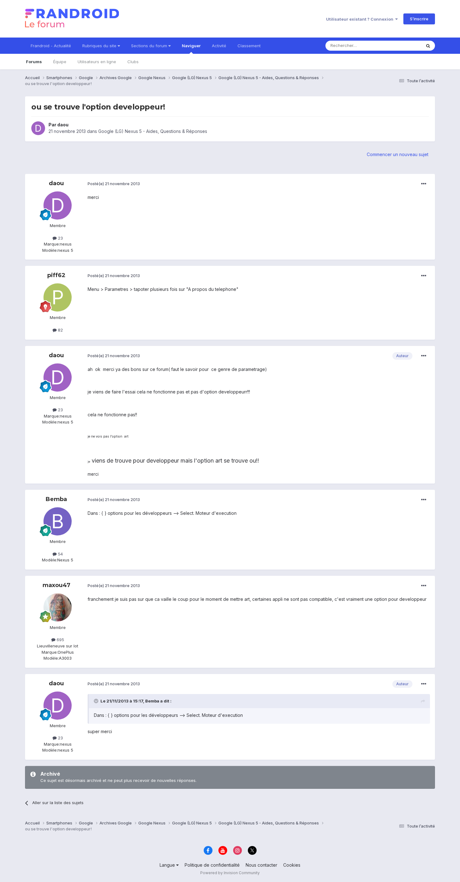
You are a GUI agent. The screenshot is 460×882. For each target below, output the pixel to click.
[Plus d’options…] (423, 184)
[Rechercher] (428, 46)
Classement (249, 45)
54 (60, 553)
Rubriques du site (100, 45)
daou (63, 124)
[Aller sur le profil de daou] (38, 128)
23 (60, 238)
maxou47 (56, 585)
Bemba (56, 499)
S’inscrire (419, 18)
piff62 (56, 275)
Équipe (59, 61)
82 (60, 329)
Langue (168, 865)
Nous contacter (261, 865)
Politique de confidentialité (212, 865)
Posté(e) (114, 183)
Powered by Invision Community (230, 872)
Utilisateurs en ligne (97, 61)
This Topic (403, 45)
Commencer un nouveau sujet (397, 154)
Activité (219, 45)
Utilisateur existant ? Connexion (360, 19)
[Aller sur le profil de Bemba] (57, 521)
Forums (34, 61)
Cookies (291, 865)
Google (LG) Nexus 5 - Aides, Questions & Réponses (152, 131)
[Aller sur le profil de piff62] (57, 297)
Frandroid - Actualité (51, 45)
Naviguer (191, 45)
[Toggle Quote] (97, 700)
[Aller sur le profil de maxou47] (57, 607)
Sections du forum (149, 45)
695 (59, 639)
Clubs (133, 61)
